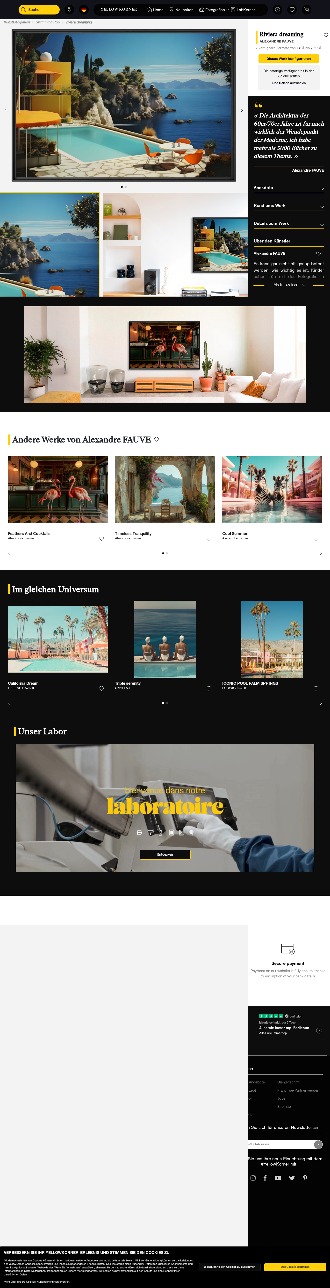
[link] (121, 10)
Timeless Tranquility (133, 534)
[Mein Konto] (277, 9)
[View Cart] (306, 9)
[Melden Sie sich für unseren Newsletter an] (318, 1144)
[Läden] (69, 9)
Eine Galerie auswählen (289, 83)
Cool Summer (234, 534)
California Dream (23, 684)
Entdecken (165, 855)
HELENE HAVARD (22, 688)
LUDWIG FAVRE (234, 688)
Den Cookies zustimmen (295, 1267)
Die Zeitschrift (288, 1082)
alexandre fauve (277, 41)
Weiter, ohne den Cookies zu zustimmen (229, 1267)
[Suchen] (23, 9)
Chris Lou (122, 688)
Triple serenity (128, 684)
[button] (5, 110)
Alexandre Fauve (21, 538)
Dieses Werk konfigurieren (288, 59)
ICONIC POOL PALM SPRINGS (250, 684)
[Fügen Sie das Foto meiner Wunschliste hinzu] (326, 35)
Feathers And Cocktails (29, 534)
